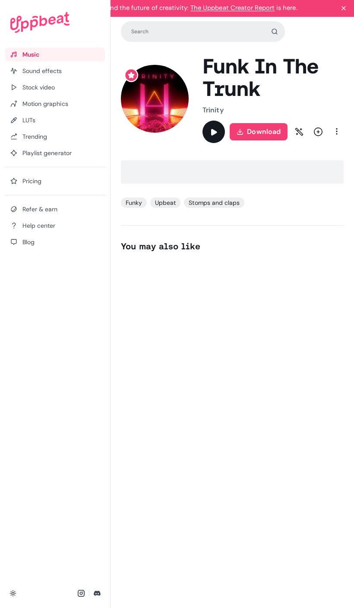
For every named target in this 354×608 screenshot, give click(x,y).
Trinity (213, 110)
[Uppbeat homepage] (55, 22)
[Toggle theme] (13, 593)
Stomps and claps (214, 203)
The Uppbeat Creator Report (232, 7)
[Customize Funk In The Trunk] (299, 132)
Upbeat (165, 203)
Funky (134, 203)
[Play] (213, 132)
